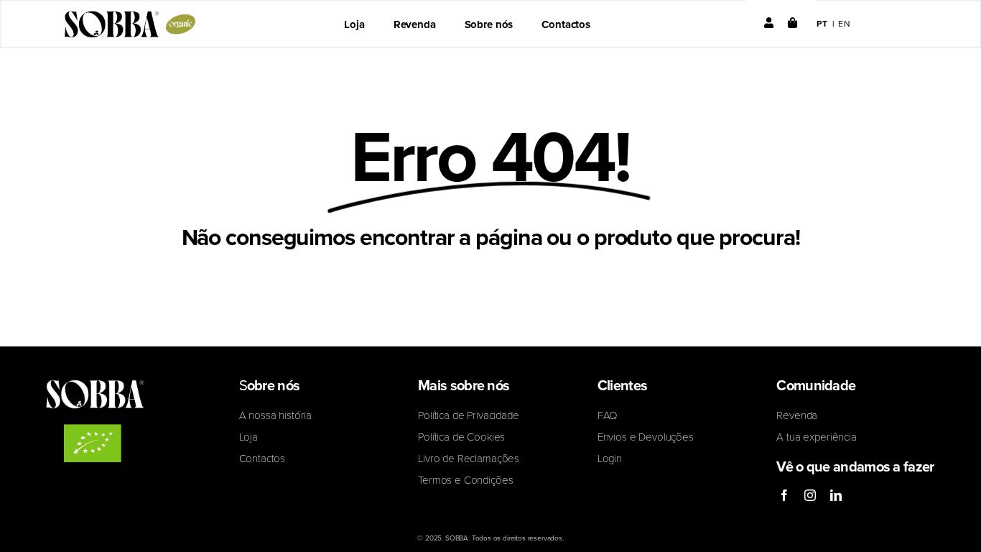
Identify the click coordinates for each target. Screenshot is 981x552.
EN (844, 23)
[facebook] (784, 495)
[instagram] (810, 495)
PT (822, 23)
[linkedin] (836, 495)
